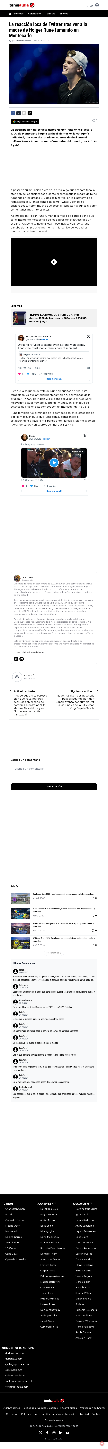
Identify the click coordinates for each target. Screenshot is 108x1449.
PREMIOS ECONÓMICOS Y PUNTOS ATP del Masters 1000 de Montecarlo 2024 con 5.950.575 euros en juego (57, 318)
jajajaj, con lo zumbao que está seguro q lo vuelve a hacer (38, 1019)
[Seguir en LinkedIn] (21, 659)
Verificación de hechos (92, 1408)
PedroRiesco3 (25, 1087)
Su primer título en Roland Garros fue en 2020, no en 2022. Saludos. (42, 1007)
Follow (44, 339)
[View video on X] (54, 462)
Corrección (12, 1414)
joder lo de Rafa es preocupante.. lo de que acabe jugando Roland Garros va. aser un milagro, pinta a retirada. (53, 1068)
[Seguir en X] (16, 659)
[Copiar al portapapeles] (30, 113)
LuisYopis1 (24, 1012)
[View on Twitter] (88, 338)
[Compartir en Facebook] (13, 113)
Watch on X (77, 451)
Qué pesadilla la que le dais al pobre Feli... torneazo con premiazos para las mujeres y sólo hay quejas (53, 1096)
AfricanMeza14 (25, 1000)
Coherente (23, 985)
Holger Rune (65, 129)
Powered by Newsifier (54, 1439)
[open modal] (97, 5)
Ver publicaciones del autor (30, 652)
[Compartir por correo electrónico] (24, 113)
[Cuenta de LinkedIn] (60, 1432)
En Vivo (64, 13)
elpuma (22, 970)
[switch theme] (91, 5)
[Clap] (17, 677)
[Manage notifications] (102, 1443)
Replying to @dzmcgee (32, 444)
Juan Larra (20, 41)
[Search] (86, 5)
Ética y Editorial (68, 1408)
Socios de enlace (54, 1420)
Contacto (97, 1414)
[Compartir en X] (18, 113)
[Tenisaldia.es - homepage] (22, 5)
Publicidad (83, 1414)
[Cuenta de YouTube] (67, 1432)
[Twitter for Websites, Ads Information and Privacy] (88, 368)
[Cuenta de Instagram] (54, 1432)
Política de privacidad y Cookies (40, 1408)
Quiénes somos (11, 1408)
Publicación (54, 786)
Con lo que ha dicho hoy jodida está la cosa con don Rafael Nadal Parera (44, 1054)
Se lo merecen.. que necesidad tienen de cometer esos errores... (41, 1082)
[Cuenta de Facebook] (47, 1432)
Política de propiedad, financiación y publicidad (47, 1414)
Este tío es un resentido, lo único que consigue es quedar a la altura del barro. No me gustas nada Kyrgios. (54, 993)
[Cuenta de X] (40, 1432)
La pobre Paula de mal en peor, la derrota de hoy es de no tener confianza (45, 1031)
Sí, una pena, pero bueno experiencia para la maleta (35, 1043)
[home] (10, 13)
